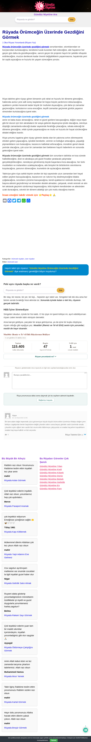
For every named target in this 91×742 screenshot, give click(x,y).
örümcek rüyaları (17, 259)
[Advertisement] (45, 79)
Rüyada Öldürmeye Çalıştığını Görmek (18, 649)
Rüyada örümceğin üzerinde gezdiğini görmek (25, 47)
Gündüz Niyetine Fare (51, 489)
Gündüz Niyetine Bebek (52, 479)
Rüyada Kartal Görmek (15, 702)
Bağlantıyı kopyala (45, 400)
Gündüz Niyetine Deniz (51, 476)
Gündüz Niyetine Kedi (51, 469)
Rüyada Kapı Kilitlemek (15, 532)
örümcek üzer (12, 262)
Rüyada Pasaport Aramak (16, 506)
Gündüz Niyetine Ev (50, 485)
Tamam (53, 740)
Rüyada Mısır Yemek (14, 676)
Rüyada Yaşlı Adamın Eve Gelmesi (16, 556)
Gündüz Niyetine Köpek (52, 473)
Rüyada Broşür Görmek (15, 728)
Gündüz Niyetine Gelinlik (52, 482)
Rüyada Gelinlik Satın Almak (17, 583)
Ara (71, 19)
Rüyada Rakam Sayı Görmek (18, 615)
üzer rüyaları (30, 259)
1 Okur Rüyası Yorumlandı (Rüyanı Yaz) (19, 42)
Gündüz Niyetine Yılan (51, 466)
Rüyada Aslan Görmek (15, 480)
